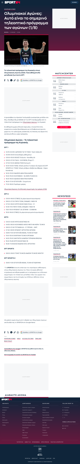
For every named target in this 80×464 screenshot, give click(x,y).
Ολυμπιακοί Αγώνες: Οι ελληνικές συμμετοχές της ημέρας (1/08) (25, 189)
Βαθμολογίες (45, 412)
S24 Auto (44, 425)
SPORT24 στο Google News (26, 322)
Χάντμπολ (4, 420)
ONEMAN (42, 458)
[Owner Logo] (40, 449)
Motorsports (5, 422)
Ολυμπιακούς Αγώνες (16, 270)
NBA (23, 430)
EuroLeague (25, 427)
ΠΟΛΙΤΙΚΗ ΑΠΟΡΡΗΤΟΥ (57, 442)
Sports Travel (45, 427)
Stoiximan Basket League (28, 422)
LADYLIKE (48, 458)
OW (54, 458)
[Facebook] (5, 80)
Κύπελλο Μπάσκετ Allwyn (28, 425)
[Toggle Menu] (2, 2)
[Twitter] (8, 80)
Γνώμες (44, 430)
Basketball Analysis (47, 420)
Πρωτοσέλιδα (45, 415)
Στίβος (4, 425)
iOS (65, 428)
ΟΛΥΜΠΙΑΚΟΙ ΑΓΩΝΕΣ (9, 338)
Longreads (45, 435)
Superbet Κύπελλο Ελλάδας (29, 412)
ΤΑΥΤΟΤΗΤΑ (20, 442)
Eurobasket (25, 437)
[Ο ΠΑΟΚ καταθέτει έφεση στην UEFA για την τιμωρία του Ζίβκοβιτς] (72, 230)
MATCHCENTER (64, 74)
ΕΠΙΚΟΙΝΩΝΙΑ (36, 442)
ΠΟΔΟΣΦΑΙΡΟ (56, 211)
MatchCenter (45, 407)
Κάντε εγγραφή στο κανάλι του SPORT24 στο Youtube (20, 354)
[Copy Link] (15, 80)
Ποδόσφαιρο (5, 407)
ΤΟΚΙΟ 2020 (38, 338)
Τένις (3, 415)
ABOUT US (28, 442)
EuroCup (24, 435)
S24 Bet (44, 422)
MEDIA (18, 338)
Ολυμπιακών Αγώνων (30, 122)
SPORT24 (27, 458)
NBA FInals (25, 432)
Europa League (26, 417)
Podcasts (44, 432)
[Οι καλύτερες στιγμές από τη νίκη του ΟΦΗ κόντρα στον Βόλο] (72, 204)
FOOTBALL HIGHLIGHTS (59, 200)
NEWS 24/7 (35, 458)
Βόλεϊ (3, 412)
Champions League (27, 415)
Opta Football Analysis (48, 417)
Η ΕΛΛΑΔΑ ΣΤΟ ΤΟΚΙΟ (28, 338)
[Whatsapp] (18, 80)
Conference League (27, 420)
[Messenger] (11, 80)
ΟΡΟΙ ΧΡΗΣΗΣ (45, 442)
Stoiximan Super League (28, 407)
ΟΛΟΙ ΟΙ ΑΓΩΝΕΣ (64, 127)
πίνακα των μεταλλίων (23, 274)
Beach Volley (8, 341)
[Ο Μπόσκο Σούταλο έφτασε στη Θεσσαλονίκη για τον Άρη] (72, 257)
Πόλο (3, 417)
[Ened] (40, 455)
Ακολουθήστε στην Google (12, 348)
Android (66, 425)
